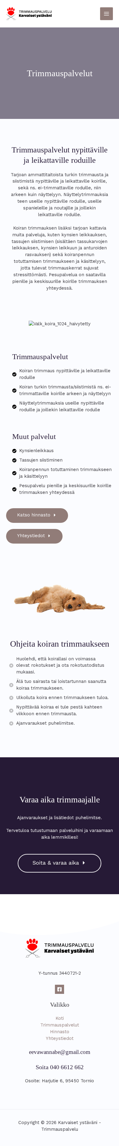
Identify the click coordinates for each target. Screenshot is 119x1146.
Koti (60, 1018)
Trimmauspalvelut (59, 1025)
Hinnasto (59, 1031)
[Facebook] (59, 989)
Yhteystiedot (60, 1038)
